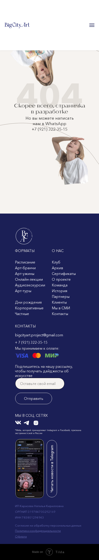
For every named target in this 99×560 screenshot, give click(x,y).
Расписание (25, 262)
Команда (59, 285)
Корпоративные (29, 308)
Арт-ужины (24, 273)
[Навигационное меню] (91, 25)
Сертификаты (64, 273)
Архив (57, 268)
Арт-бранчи (25, 268)
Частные (22, 313)
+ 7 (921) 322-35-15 (31, 342)
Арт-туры (23, 290)
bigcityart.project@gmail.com (39, 335)
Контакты (60, 313)
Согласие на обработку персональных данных (48, 525)
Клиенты (59, 302)
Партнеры (61, 296)
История (59, 290)
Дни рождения (28, 302)
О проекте (61, 279)
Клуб (56, 262)
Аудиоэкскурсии (30, 285)
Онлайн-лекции (29, 279)
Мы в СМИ (61, 308)
